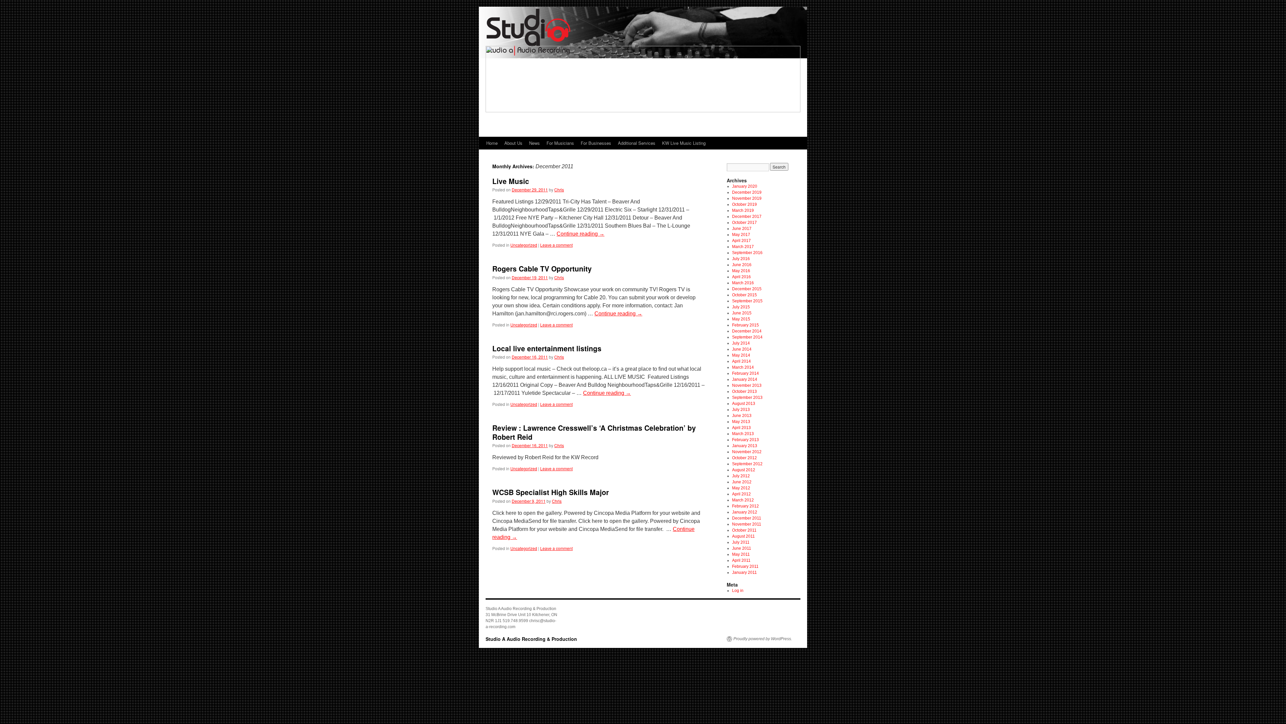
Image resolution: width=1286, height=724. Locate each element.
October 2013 (744, 391)
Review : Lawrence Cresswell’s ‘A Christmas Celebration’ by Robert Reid (594, 432)
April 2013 (741, 427)
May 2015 (741, 319)
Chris (559, 189)
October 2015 (744, 295)
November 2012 (747, 451)
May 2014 (741, 355)
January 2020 (744, 186)
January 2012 (744, 512)
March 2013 (743, 433)
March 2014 (743, 367)
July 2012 (741, 476)
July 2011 (740, 542)
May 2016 (741, 270)
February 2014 (745, 373)
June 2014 (742, 349)
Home (492, 143)
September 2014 (747, 337)
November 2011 (746, 524)
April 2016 (741, 277)
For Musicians (560, 143)
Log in (737, 590)
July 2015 (741, 307)
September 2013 (747, 397)
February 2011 (745, 566)
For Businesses (596, 143)
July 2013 (741, 409)
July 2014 (741, 343)
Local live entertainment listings (546, 348)
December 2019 (747, 192)
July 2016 (741, 258)
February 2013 (745, 439)
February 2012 (745, 506)
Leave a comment (556, 245)
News (534, 143)
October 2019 (744, 204)
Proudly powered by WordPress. (762, 639)
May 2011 (741, 554)
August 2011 (743, 536)
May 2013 (741, 421)
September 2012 (747, 464)
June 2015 (742, 313)
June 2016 (742, 264)
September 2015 (747, 301)
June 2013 (742, 415)
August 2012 (743, 470)
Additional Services (636, 143)
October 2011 (744, 530)
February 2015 (745, 325)
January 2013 (744, 445)
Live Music (510, 181)
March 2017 (743, 246)
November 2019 (747, 198)
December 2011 (746, 518)
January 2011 (744, 572)
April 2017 (741, 240)
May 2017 (741, 234)
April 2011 (741, 560)
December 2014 (747, 331)
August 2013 (743, 403)
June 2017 (742, 228)
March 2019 (743, 210)
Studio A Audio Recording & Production (531, 639)
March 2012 (743, 500)
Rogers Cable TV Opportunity (542, 268)
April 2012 (741, 494)
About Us (513, 143)
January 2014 (744, 379)
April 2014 (741, 361)
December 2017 (747, 216)
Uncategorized (523, 245)
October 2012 (744, 458)
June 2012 (742, 482)
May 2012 (741, 488)
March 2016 (743, 283)
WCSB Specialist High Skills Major (550, 492)
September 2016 (747, 252)
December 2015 (747, 289)
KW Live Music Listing (684, 143)
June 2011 (741, 548)
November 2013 (747, 385)
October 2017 (744, 222)
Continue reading (580, 234)
